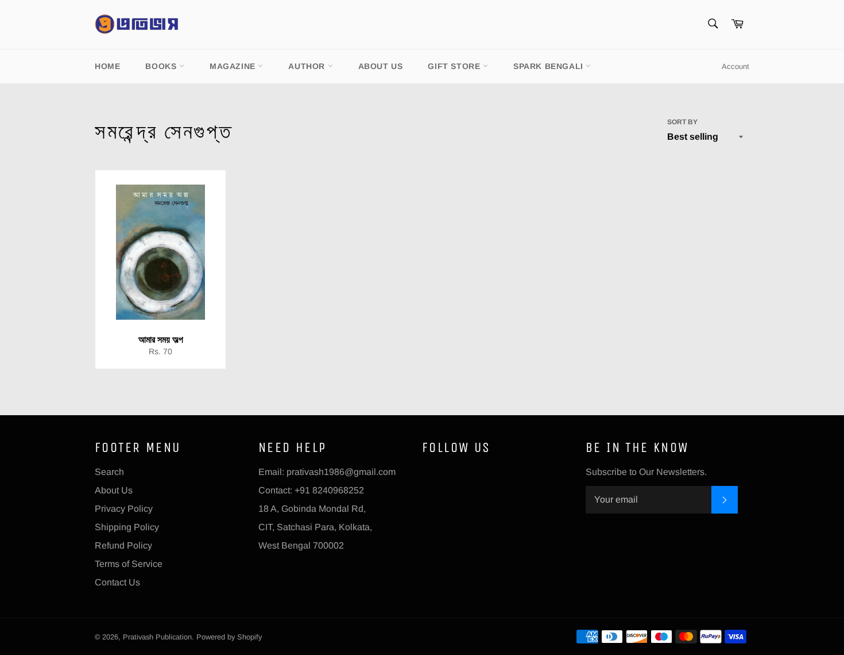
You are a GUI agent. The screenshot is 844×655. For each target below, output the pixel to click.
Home (107, 66)
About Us (380, 66)
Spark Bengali (549, 66)
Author (307, 66)
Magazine (234, 66)
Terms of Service (128, 564)
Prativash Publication (157, 637)
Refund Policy (123, 545)
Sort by (682, 122)
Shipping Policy (127, 527)
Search (109, 472)
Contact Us (117, 582)
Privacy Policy (124, 509)
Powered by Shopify (229, 637)
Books (162, 66)
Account (735, 66)
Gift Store (455, 66)
